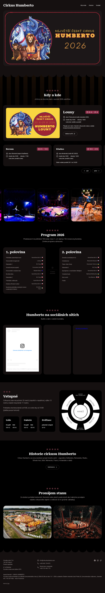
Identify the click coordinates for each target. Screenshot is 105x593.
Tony (8, 583)
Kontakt (98, 5)
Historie (91, 5)
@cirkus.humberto (82, 328)
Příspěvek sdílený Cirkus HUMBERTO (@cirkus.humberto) (22, 369)
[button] (86, 171)
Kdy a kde (83, 5)
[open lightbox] (27, 205)
